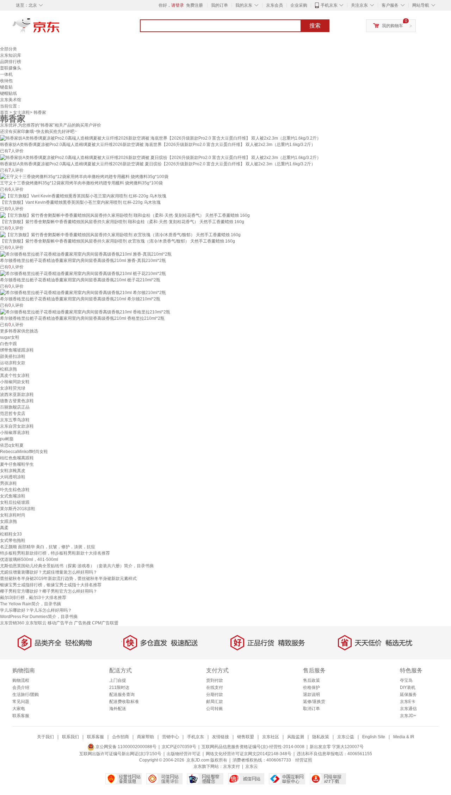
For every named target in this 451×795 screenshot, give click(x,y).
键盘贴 (6, 87)
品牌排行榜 (10, 61)
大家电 (18, 708)
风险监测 (295, 736)
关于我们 (45, 736)
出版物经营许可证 (183, 753)
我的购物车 (392, 25)
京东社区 (270, 736)
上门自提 (117, 680)
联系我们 (70, 736)
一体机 (6, 74)
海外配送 (117, 708)
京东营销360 (12, 622)
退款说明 (311, 694)
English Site (373, 736)
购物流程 (20, 680)
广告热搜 (82, 622)
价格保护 (311, 687)
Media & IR (403, 736)
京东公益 (345, 736)
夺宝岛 (406, 680)
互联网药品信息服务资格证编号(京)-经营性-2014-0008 (253, 746)
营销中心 (170, 736)
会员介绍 (20, 687)
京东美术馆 (10, 99)
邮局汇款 (214, 701)
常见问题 (20, 701)
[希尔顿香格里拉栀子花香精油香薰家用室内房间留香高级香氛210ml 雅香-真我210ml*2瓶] (86, 253)
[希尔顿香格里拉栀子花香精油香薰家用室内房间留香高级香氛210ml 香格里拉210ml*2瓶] (85, 311)
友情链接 (220, 736)
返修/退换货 (314, 701)
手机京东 (329, 5)
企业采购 (298, 5)
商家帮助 (145, 736)
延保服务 (408, 694)
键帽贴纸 (8, 93)
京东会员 (274, 5)
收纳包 (6, 80)
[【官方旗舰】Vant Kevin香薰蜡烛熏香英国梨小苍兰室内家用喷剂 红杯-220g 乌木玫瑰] (83, 195)
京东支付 (231, 766)
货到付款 (214, 680)
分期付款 (214, 694)
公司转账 (214, 708)
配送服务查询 (122, 694)
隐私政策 (320, 736)
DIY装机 (407, 687)
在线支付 (214, 687)
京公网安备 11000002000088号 (125, 746)
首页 (4, 112)
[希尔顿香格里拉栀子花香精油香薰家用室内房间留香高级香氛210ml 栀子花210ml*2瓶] (83, 273)
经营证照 (303, 760)
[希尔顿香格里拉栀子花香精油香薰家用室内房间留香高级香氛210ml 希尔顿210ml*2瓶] (83, 292)
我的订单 (219, 5)
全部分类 (8, 49)
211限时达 (119, 687)
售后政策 (311, 680)
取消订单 (311, 708)
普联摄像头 (10, 68)
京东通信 (408, 708)
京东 (59, 28)
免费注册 (194, 5)
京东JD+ (408, 715)
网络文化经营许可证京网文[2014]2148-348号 (248, 753)
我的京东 (243, 5)
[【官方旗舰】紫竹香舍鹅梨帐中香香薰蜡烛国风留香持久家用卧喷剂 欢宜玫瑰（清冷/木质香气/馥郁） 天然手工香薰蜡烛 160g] (120, 234)
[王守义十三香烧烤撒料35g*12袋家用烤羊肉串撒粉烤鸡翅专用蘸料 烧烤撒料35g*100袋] (84, 176)
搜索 (315, 26)
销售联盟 (245, 736)
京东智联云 (36, 622)
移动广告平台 (60, 622)
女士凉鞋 (21, 112)
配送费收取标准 (124, 701)
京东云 (251, 766)
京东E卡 (407, 701)
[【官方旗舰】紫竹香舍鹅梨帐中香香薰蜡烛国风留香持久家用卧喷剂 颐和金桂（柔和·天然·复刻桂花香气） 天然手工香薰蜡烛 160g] (125, 215)
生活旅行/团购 (25, 694)
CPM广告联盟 (105, 622)
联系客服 (20, 715)
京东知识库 (10, 55)
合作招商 (120, 736)
